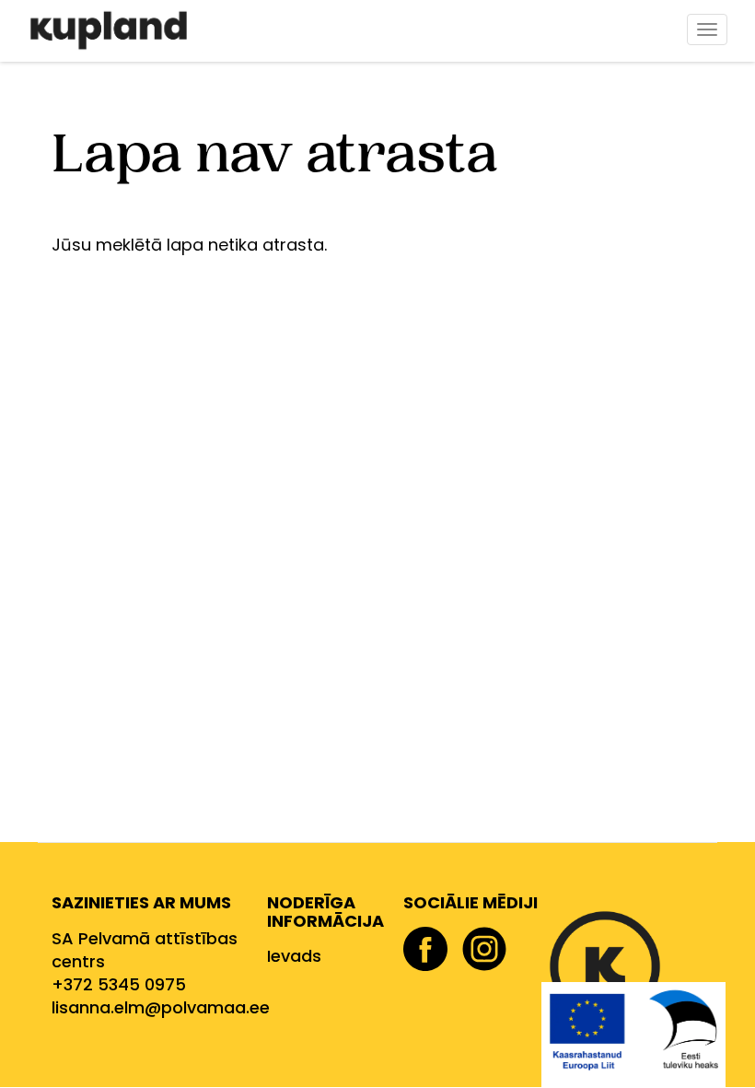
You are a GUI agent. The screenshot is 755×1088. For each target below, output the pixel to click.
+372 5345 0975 (119, 984)
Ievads (294, 955)
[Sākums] (115, 30)
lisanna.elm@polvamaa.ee (161, 1007)
